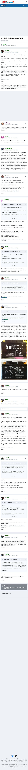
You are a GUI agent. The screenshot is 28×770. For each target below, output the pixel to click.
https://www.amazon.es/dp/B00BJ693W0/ (10, 190)
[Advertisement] (14, 22)
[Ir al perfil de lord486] (2, 458)
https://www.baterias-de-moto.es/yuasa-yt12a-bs (11, 225)
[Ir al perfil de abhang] (2, 123)
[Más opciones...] (25, 51)
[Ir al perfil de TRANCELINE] (2, 149)
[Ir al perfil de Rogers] (2, 536)
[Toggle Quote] (3, 204)
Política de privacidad (11, 758)
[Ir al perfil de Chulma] (2, 51)
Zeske (16, 282)
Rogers (16, 559)
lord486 (17, 502)
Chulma (16, 204)
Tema (2, 758)
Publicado (11, 52)
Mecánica (13, 45)
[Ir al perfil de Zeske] (2, 247)
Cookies (25, 758)
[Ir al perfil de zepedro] (2, 200)
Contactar (19, 758)
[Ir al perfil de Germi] (2, 137)
